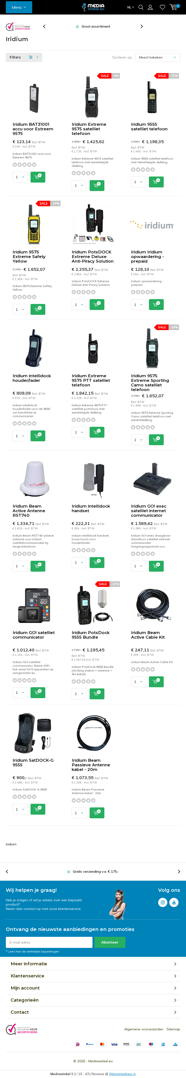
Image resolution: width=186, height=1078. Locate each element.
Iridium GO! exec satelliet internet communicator (148, 511)
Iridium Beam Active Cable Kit (148, 635)
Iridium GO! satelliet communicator (34, 635)
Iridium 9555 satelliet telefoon (149, 126)
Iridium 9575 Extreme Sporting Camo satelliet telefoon (150, 382)
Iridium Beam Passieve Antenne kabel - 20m (91, 765)
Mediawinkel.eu (100, 1061)
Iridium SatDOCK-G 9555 (33, 762)
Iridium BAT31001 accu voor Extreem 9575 (33, 129)
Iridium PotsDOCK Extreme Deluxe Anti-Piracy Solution (93, 257)
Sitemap (173, 1029)
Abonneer (110, 942)
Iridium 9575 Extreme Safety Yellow (29, 257)
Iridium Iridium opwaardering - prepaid (147, 257)
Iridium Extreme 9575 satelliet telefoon (89, 129)
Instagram (162, 902)
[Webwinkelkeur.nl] (18, 26)
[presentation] (46, 26)
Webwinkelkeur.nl (122, 1074)
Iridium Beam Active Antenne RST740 (29, 511)
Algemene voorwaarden (143, 1029)
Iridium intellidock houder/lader (32, 378)
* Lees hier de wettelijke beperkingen (32, 951)
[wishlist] (162, 7)
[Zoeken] (141, 7)
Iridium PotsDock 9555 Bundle (90, 635)
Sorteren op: (122, 57)
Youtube (173, 902)
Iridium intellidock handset (91, 508)
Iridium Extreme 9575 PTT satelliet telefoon (91, 380)
